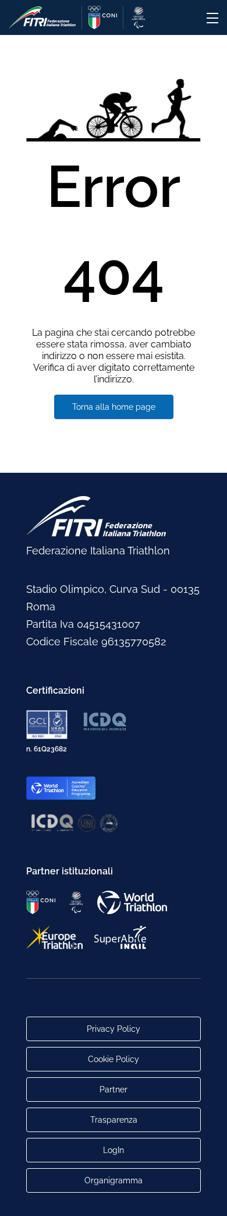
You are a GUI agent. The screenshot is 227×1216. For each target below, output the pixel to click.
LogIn (113, 1150)
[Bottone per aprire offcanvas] (212, 18)
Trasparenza (113, 1119)
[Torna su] (207, 1196)
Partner (113, 1089)
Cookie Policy (113, 1059)
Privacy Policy (113, 1029)
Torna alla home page (113, 407)
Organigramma (113, 1180)
